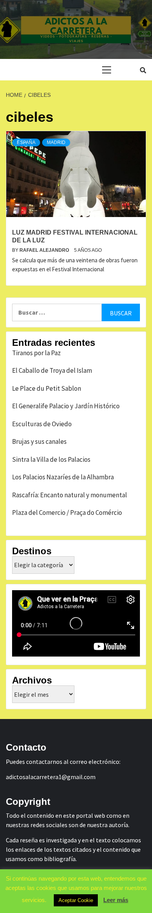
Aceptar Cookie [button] (75, 900)
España (26, 142)
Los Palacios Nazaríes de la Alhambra (63, 477)
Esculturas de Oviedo (42, 424)
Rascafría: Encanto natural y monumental (69, 495)
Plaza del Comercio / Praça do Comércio (67, 512)
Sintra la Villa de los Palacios (51, 459)
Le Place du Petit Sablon (46, 388)
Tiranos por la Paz (36, 353)
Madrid (56, 142)
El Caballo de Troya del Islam (52, 370)
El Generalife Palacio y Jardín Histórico (66, 406)
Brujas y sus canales (39, 441)
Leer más (115, 900)
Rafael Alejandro (44, 250)
